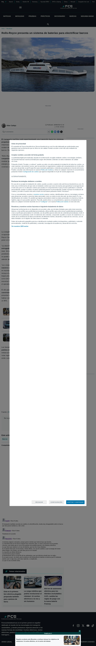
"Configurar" (44, 201)
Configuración (56, 502)
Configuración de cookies (31, 171)
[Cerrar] (80, 631)
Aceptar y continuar (75, 502)
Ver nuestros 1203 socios (19, 226)
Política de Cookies (47, 170)
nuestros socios (39, 194)
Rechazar (39, 502)
